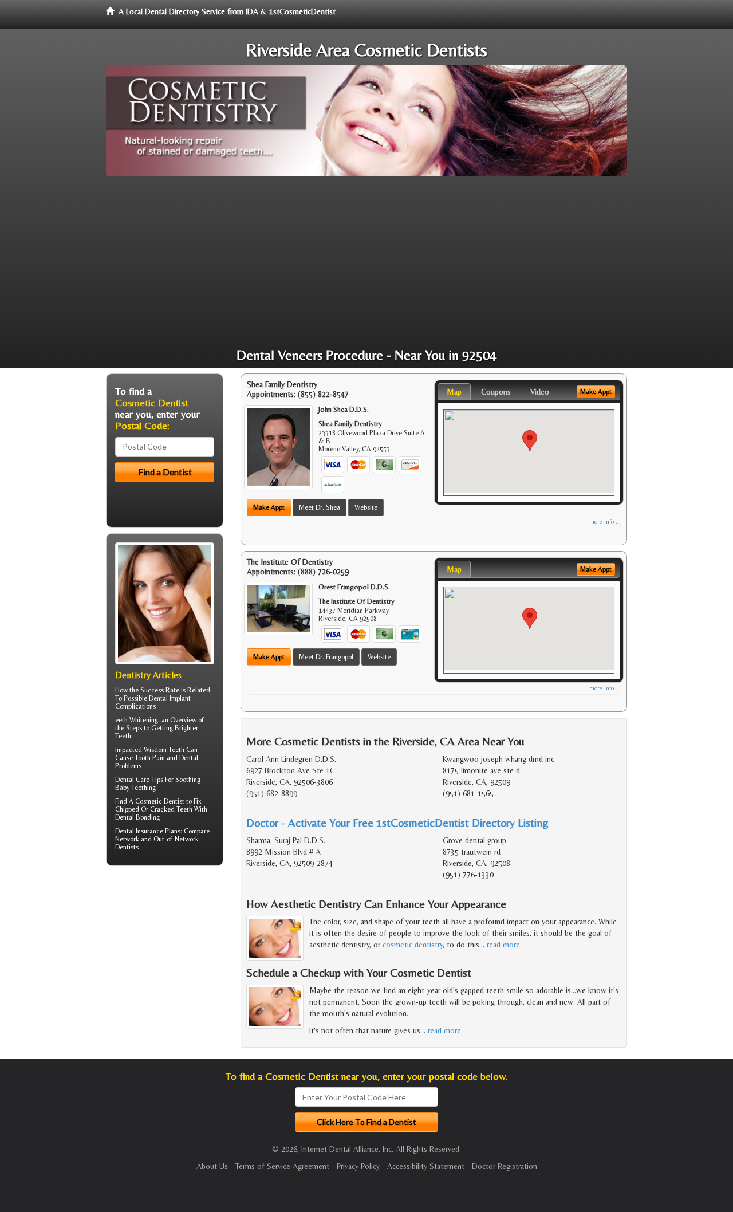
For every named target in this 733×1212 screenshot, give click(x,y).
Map (454, 391)
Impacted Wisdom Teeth (149, 750)
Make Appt (269, 507)
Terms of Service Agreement (282, 1166)
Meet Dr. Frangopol (326, 657)
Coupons (496, 391)
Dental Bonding (137, 817)
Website (365, 507)
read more (503, 944)
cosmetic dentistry (413, 944)
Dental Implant (170, 698)
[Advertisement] (366, 262)
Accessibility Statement (425, 1166)
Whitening (143, 720)
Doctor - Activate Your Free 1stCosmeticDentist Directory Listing (397, 822)
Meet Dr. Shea (319, 507)
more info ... (605, 521)
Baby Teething (135, 788)
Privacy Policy (358, 1166)
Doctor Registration (504, 1166)
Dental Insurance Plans (147, 831)
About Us (212, 1166)
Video (539, 391)
